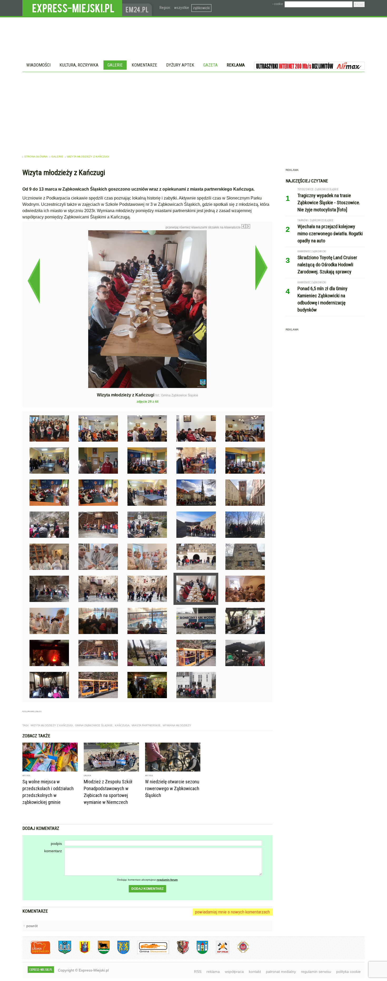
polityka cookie (348, 971)
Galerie (115, 65)
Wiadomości (38, 65)
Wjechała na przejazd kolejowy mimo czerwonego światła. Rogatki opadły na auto (330, 233)
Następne (261, 267)
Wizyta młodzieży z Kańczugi (88, 156)
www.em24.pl (138, 8)
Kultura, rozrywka (78, 65)
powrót (32, 926)
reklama (213, 971)
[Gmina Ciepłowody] (100, 953)
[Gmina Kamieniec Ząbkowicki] (119, 953)
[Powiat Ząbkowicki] (36, 953)
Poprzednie (33, 280)
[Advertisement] (193, 111)
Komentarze (144, 65)
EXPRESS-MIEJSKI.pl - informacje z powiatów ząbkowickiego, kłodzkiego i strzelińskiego (72, 8)
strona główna (36, 156)
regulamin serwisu (316, 971)
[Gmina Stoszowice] (149, 953)
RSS (197, 971)
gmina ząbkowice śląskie (94, 725)
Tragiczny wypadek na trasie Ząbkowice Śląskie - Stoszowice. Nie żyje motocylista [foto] (328, 202)
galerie (57, 156)
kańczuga (122, 725)
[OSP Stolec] (218, 953)
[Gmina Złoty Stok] (179, 953)
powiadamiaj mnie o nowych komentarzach (232, 911)
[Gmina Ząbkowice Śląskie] (61, 953)
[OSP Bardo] (239, 952)
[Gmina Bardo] (80, 953)
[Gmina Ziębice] (198, 953)
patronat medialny (281, 971)
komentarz (53, 851)
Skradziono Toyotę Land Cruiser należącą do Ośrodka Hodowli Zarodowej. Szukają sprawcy (327, 264)
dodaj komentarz (147, 889)
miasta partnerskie (146, 725)
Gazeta (210, 65)
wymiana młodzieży (177, 725)
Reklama (236, 65)
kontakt (255, 971)
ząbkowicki (201, 8)
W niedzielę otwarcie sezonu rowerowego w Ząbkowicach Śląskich (172, 788)
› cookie (277, 4)
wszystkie (181, 8)
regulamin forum (167, 879)
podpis (56, 843)
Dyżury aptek (180, 65)
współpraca (234, 971)
